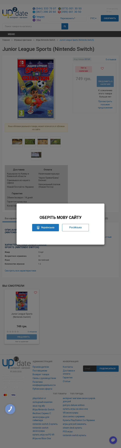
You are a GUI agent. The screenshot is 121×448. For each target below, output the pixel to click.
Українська (47, 227)
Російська (75, 227)
